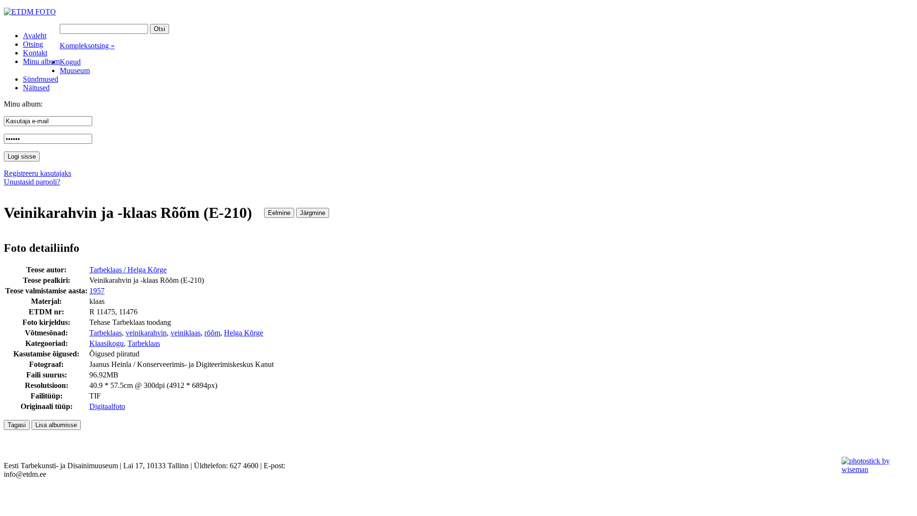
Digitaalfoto (107, 406)
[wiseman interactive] (874, 469)
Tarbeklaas (105, 333)
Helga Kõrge (243, 333)
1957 (97, 291)
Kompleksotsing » (87, 46)
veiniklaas (186, 333)
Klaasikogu (106, 343)
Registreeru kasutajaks (37, 173)
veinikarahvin (146, 333)
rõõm (212, 333)
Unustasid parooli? (32, 182)
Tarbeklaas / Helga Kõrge (128, 270)
